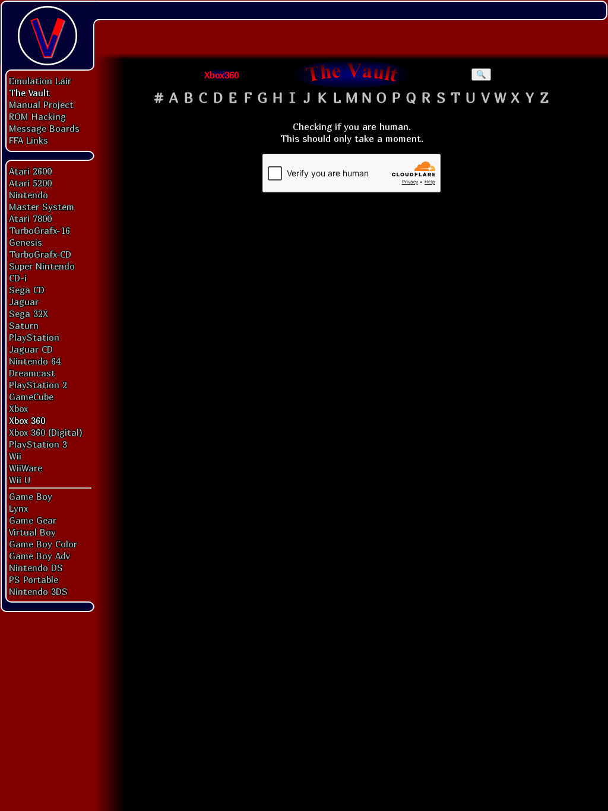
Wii (15, 456)
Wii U (19, 479)
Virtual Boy (32, 532)
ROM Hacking (37, 116)
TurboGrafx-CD (40, 254)
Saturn (24, 325)
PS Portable (33, 579)
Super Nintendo (42, 266)
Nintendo (28, 194)
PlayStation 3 (38, 444)
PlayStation (34, 337)
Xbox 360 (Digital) (46, 432)
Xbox (18, 408)
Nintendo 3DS (38, 591)
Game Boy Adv (39, 555)
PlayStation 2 (38, 384)
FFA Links (28, 140)
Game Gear (32, 520)
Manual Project (41, 104)
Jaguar (24, 301)
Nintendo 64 (35, 361)
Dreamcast (32, 373)
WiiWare (25, 467)
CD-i (18, 278)
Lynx (18, 508)
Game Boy (30, 496)
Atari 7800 (30, 218)
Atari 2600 (30, 171)
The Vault (29, 92)
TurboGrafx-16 (39, 230)
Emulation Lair (40, 80)
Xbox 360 (27, 420)
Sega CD (27, 289)
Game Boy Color (43, 543)
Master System (41, 206)
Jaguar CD (31, 349)
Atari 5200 (30, 183)
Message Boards (44, 128)
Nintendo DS (36, 567)
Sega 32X (28, 313)
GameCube (31, 396)
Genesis (25, 242)
